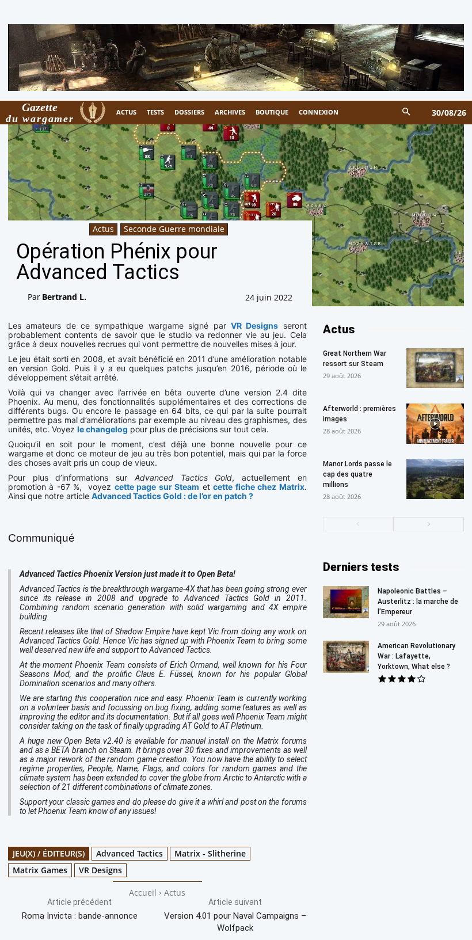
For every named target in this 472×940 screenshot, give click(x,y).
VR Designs (254, 325)
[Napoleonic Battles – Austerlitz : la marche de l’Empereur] (346, 602)
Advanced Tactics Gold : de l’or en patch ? (172, 496)
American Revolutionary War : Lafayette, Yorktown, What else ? (416, 656)
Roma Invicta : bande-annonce (80, 916)
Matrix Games (40, 870)
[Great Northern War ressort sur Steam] (435, 368)
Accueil (143, 892)
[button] (406, 112)
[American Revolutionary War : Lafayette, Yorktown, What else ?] (346, 657)
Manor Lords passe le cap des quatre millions (357, 474)
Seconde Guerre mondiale (174, 228)
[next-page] (428, 524)
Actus (103, 228)
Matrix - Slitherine (210, 853)
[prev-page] (358, 524)
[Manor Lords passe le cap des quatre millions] (435, 479)
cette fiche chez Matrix (258, 487)
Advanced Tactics (129, 853)
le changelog (102, 429)
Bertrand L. (64, 296)
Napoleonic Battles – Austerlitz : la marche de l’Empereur (418, 601)
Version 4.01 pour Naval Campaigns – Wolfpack (235, 922)
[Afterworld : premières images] (435, 424)
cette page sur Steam (157, 487)
